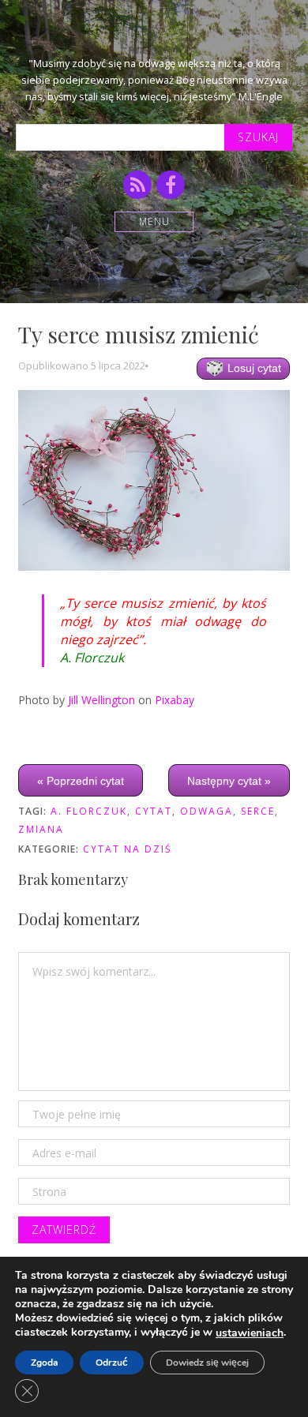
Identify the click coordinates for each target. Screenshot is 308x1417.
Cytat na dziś (127, 849)
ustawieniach (250, 1333)
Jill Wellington (101, 699)
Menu (154, 221)
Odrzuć (112, 1362)
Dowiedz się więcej (207, 1362)
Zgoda (44, 1362)
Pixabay (174, 699)
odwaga (206, 811)
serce (258, 811)
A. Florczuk (89, 811)
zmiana (41, 829)
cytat (153, 811)
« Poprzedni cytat (80, 780)
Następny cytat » (229, 780)
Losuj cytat (252, 368)
